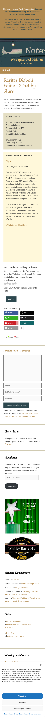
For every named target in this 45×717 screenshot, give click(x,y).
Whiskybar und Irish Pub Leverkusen (27, 61)
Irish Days (10, 633)
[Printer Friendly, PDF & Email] (13, 338)
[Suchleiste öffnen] (41, 70)
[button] (41, 665)
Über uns (8, 444)
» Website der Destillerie (16, 225)
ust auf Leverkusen (15, 636)
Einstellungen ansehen (22, 709)
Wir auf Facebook (13, 621)
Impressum (37, 714)
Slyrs (8, 161)
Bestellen (11, 486)
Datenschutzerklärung (11, 714)
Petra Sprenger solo (30, 584)
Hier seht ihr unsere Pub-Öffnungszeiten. (18, 9)
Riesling (15, 580)
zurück (11, 299)
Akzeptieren (22, 696)
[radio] (4, 284)
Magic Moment (21, 587)
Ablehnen (22, 702)
